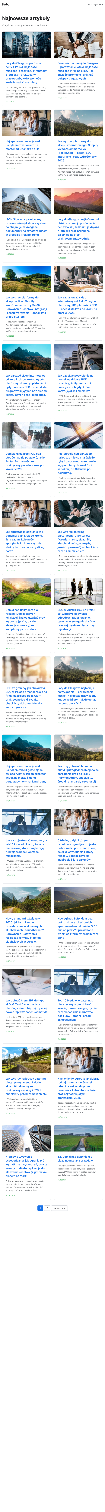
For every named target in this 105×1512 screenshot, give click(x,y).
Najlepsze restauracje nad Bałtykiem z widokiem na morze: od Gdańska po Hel (23, 145)
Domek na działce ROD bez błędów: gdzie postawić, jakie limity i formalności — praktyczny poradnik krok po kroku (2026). (25, 461)
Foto (5, 4)
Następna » (59, 1208)
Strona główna (95, 4)
